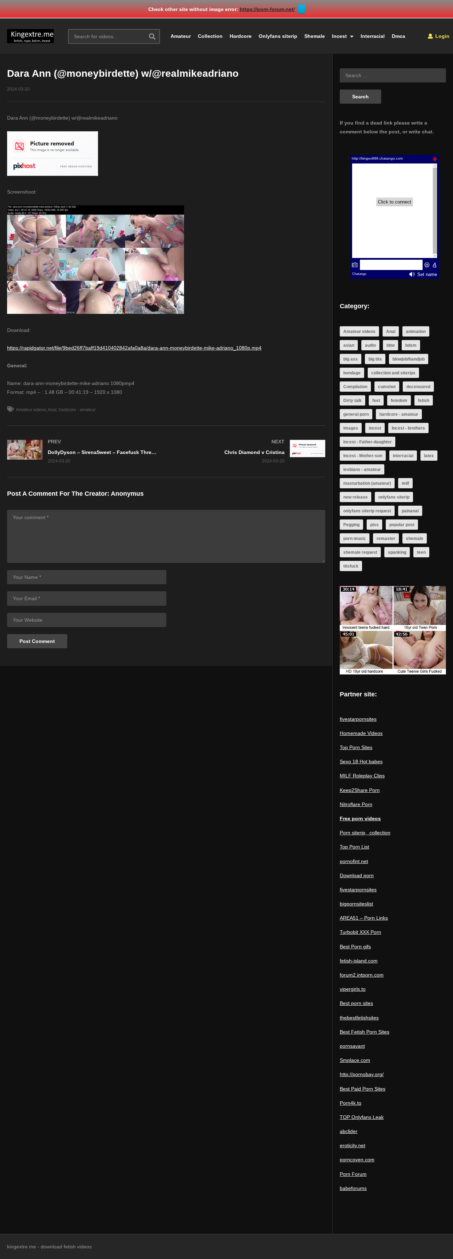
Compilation (355, 386)
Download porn (357, 875)
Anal (52, 409)
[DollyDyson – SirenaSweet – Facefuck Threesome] (83, 451)
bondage (352, 372)
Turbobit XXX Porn (360, 932)
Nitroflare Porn (356, 804)
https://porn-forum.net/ (267, 9)
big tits (375, 359)
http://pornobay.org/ (362, 1074)
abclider (348, 1131)
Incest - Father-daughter (367, 441)
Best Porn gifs (355, 946)
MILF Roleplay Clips (362, 775)
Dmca (398, 36)
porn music (354, 538)
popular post (401, 524)
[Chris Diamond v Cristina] (249, 451)
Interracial (373, 36)
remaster (386, 538)
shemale (414, 538)
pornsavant (352, 1046)
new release (355, 497)
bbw (390, 345)
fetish (423, 400)
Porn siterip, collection (365, 832)
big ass (350, 359)
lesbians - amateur (362, 469)
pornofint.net (354, 861)
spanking (397, 552)
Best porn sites (356, 1003)
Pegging (351, 524)
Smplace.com (355, 1060)
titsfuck (351, 566)
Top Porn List (354, 847)
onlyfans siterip (393, 497)
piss (374, 524)
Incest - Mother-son (362, 455)
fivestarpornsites (358, 719)
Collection (210, 36)
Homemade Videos (361, 733)
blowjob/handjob (408, 359)
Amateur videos (31, 409)
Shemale (314, 36)
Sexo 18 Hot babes (361, 761)
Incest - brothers (408, 428)
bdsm (411, 345)
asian (348, 345)
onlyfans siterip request (367, 510)
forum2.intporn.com (362, 975)
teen (421, 552)
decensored (418, 386)
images (350, 428)
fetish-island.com (359, 961)
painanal (410, 510)
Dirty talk (352, 400)
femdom (399, 400)
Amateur (181, 36)
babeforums (353, 1188)
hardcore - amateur (77, 409)
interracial (403, 455)
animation (416, 331)
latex (429, 455)
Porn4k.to (350, 1103)
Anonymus (127, 493)
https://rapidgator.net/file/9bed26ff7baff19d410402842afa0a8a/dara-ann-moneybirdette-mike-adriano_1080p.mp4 (134, 348)
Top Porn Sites (356, 747)
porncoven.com (357, 1159)
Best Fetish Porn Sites (364, 1032)
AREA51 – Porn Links (364, 918)
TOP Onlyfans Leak (362, 1117)
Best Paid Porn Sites (362, 1089)
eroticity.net (352, 1145)
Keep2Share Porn (360, 790)
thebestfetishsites (359, 1018)
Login (441, 36)
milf (405, 483)
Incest (340, 36)
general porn (356, 414)
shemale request (360, 552)
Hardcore (241, 36)
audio (370, 345)
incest (375, 428)
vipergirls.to (353, 989)
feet (376, 400)
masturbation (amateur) (367, 483)
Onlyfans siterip (278, 36)
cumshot (387, 386)
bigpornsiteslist (356, 904)
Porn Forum (353, 1174)
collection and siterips (393, 372)
